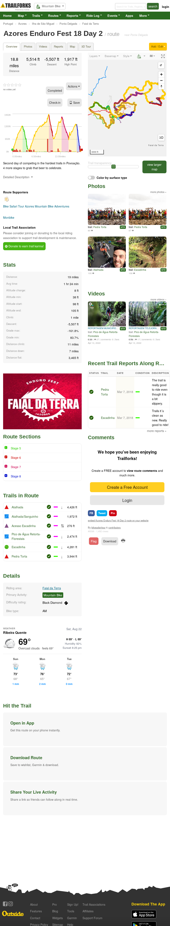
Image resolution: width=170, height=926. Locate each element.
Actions (73, 86)
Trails (36, 15)
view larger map (154, 166)
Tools (70, 911)
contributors (114, 527)
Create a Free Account (127, 487)
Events (112, 15)
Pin (113, 513)
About (34, 904)
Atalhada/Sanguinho (25, 516)
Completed (55, 90)
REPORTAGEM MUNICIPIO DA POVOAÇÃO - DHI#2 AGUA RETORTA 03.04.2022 (103, 328)
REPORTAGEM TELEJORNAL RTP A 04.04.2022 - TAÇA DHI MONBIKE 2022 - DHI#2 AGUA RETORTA (144, 328)
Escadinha (18, 547)
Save (76, 102)
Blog (55, 911)
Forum (92, 918)
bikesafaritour (98, 527)
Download (109, 541)
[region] (127, 104)
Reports (72, 15)
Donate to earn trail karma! (26, 246)
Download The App (148, 903)
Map (21, 15)
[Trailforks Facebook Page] (5, 903)
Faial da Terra (51, 588)
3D (161, 137)
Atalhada (17, 507)
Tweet (102, 513)
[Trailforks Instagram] (10, 903)
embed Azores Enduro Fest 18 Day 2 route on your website (118, 520)
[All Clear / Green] (91, 392)
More (143, 15)
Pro (54, 904)
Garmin (72, 918)
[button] (85, 729)
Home (7, 15)
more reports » (156, 431)
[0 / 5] (12, 85)
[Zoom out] (161, 80)
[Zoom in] (161, 74)
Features (36, 911)
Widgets (57, 918)
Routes (53, 15)
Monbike (8, 217)
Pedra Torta (19, 556)
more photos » (158, 192)
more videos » (158, 299)
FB (91, 513)
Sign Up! (72, 904)
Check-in (55, 102)
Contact (35, 918)
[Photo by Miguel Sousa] (107, 209)
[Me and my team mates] (107, 252)
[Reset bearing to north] (161, 86)
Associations (94, 904)
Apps (129, 15)
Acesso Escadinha (24, 526)
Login (127, 500)
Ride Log (92, 15)
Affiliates (88, 911)
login (165, 7)
